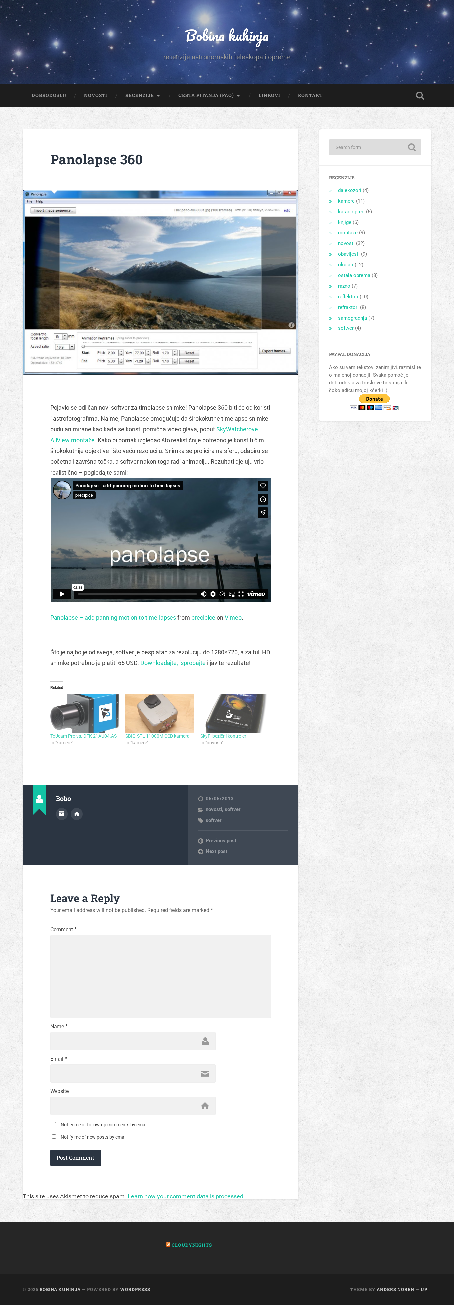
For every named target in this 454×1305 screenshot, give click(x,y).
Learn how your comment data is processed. (186, 1196)
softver (232, 809)
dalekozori (349, 190)
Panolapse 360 (96, 159)
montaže (348, 233)
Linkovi (269, 95)
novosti (214, 809)
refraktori (348, 307)
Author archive (62, 814)
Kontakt (310, 95)
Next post (216, 851)
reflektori (348, 297)
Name (59, 1026)
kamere (346, 201)
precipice (203, 617)
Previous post (221, 841)
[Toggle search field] (420, 95)
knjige (344, 222)
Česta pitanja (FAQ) (206, 95)
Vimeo (233, 617)
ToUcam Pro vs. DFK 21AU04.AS (83, 736)
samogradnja (352, 318)
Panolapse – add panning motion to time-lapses (113, 617)
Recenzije (139, 95)
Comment (63, 929)
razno (344, 286)
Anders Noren (395, 1289)
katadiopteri (351, 212)
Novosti (95, 95)
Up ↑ (426, 1289)
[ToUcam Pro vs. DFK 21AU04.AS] (84, 713)
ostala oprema (354, 275)
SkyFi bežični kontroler (223, 736)
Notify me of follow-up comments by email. (105, 1124)
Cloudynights (192, 1245)
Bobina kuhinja (227, 35)
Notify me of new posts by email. (94, 1137)
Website (59, 1091)
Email (58, 1059)
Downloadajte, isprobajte (173, 662)
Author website (77, 814)
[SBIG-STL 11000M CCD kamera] (159, 713)
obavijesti (349, 254)
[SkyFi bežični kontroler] (234, 713)
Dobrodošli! (49, 95)
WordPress (135, 1289)
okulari (345, 265)
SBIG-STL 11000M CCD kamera (157, 736)
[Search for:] (375, 147)
